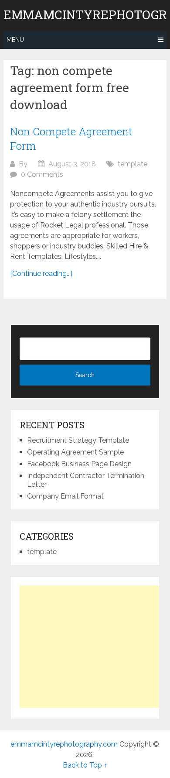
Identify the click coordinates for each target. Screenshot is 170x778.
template (132, 164)
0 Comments (42, 174)
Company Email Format (65, 496)
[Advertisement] (93, 646)
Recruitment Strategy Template (78, 440)
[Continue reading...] (41, 273)
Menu (15, 39)
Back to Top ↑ (85, 765)
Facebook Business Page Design (79, 464)
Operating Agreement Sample (75, 452)
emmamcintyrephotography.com (64, 744)
